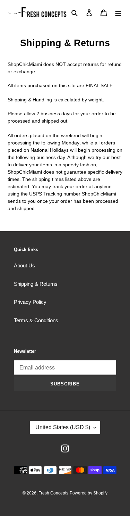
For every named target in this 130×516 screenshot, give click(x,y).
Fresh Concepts (53, 493)
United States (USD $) (62, 427)
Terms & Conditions (36, 320)
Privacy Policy (30, 302)
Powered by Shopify (88, 493)
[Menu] (118, 12)
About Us (24, 265)
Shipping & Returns (36, 284)
